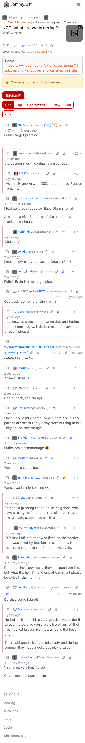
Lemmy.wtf (21, 4)
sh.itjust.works (12, 32)
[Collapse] (7, 125)
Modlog (9, 703)
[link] (16, 45)
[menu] (79, 4)
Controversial (37, 105)
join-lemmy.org (15, 736)
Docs (7, 719)
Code (7, 727)
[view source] (51, 45)
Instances (10, 711)
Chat (9, 114)
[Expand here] (74, 33)
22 (8, 45)
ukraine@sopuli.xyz (39, 51)
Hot (8, 105)
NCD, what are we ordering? (30, 27)
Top (19, 105)
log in (31, 82)
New (56, 105)
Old (68, 105)
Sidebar (11, 95)
